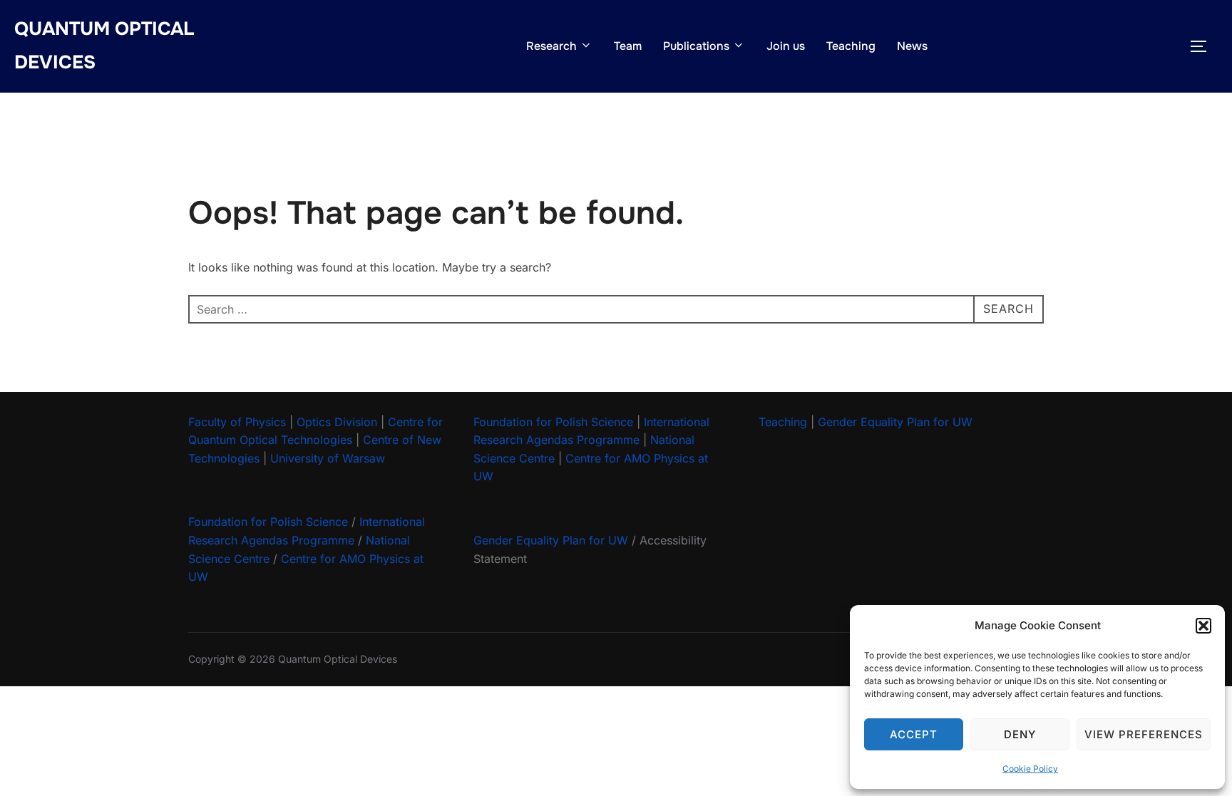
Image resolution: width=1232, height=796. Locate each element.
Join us (785, 45)
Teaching (851, 45)
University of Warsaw (327, 458)
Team (628, 45)
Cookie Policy (1030, 768)
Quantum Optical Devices (104, 45)
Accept (914, 734)
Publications (696, 45)
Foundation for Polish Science (268, 522)
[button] (1203, 626)
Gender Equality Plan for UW (550, 540)
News (912, 45)
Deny (1020, 734)
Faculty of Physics (237, 422)
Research (551, 45)
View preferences (1143, 734)
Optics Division (337, 422)
